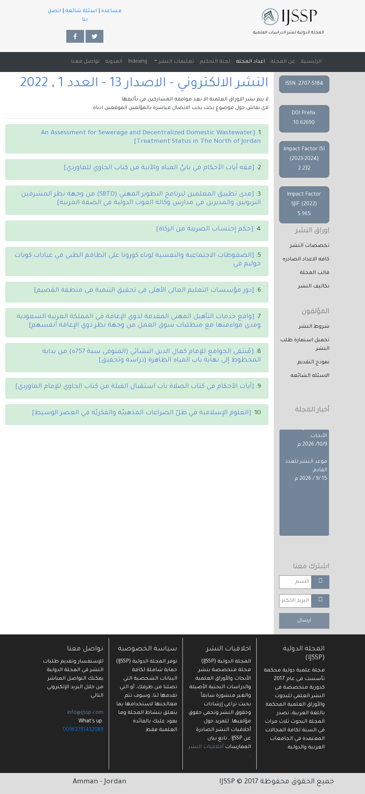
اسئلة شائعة (81, 11)
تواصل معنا (85, 62)
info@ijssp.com (85, 713)
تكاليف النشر (313, 287)
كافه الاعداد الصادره (306, 260)
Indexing (137, 62)
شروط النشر (314, 327)
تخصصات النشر (309, 246)
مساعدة (111, 11)
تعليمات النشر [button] (175, 62)
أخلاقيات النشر (205, 747)
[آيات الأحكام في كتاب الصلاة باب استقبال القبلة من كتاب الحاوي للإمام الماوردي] (134, 386)
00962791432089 (83, 730)
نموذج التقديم (313, 362)
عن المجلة (283, 62)
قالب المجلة (314, 273)
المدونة (113, 62)
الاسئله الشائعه (310, 376)
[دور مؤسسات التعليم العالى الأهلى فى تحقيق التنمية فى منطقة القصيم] (144, 290)
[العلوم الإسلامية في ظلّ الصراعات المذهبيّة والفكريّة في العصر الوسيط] (141, 413)
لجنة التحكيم (215, 62)
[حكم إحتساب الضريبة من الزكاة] (204, 229)
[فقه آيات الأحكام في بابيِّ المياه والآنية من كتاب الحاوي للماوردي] (159, 168)
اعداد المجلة (250, 62)
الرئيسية (310, 62)
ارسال (304, 621)
